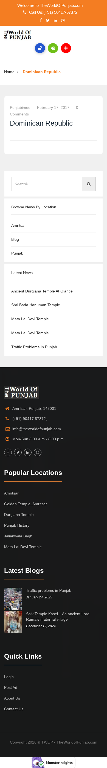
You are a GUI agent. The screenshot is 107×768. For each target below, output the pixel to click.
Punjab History (16, 525)
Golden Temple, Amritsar (25, 504)
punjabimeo (20, 107)
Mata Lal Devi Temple (30, 333)
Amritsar (18, 225)
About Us (12, 698)
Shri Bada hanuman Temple (35, 305)
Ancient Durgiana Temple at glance (42, 291)
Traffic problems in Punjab (34, 347)
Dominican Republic (42, 72)
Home (9, 72)
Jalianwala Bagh (18, 536)
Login (9, 677)
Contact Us (13, 709)
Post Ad (10, 687)
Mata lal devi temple (30, 319)
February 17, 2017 (53, 107)
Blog (15, 239)
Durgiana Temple (19, 514)
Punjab (17, 253)
